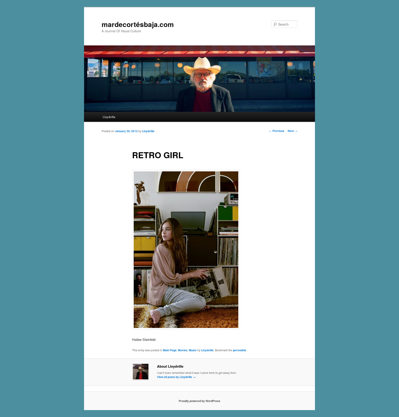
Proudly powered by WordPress (199, 401)
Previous (276, 131)
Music (193, 350)
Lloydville (109, 117)
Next (292, 131)
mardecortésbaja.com (138, 24)
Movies (182, 350)
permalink (239, 350)
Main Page (170, 350)
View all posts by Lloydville (176, 377)
